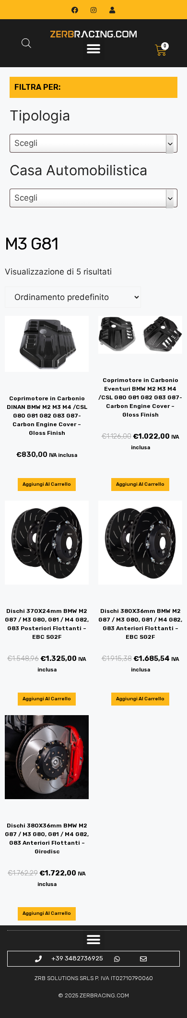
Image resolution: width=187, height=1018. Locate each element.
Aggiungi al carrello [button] (47, 484)
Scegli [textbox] (25, 143)
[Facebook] (74, 9)
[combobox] (93, 143)
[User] (112, 9)
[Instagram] (93, 9)
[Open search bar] (26, 43)
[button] (94, 49)
